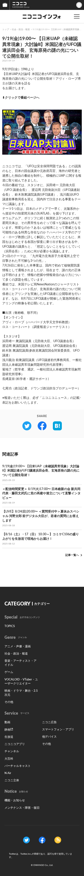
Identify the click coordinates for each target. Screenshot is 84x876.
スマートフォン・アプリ (58, 729)
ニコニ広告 (49, 722)
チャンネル (11, 751)
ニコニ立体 (11, 780)
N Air (7, 773)
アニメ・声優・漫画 (17, 646)
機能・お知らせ (14, 800)
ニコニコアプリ (14, 744)
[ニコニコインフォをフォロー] (26, 840)
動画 (7, 722)
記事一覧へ (72, 555)
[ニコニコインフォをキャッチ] (57, 840)
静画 (7, 729)
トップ (5, 29)
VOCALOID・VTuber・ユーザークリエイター (21, 681)
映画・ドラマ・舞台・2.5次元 (21, 692)
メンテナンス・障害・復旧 (21, 807)
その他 (8, 702)
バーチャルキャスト (17, 766)
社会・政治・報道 (21, 29)
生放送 (8, 737)
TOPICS (9, 626)
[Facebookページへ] (42, 840)
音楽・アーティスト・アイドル (20, 662)
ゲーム (8, 672)
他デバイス (49, 736)
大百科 (8, 758)
